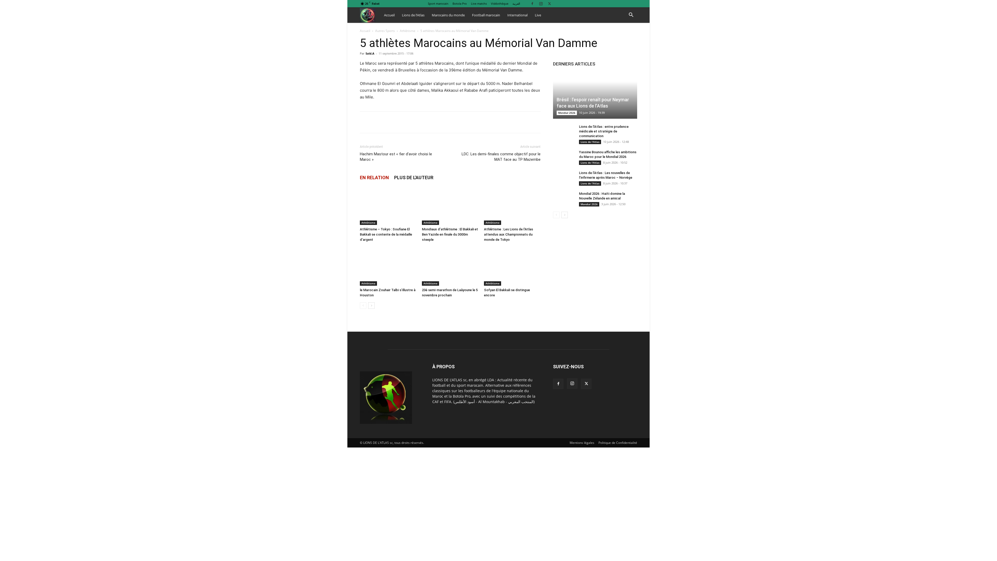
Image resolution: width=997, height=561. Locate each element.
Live (538, 15)
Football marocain (486, 15)
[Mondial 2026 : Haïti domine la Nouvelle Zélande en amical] (563, 198)
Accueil (389, 15)
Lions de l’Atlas (413, 15)
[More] (484, 122)
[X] (549, 3)
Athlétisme (407, 31)
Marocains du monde (448, 15)
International (517, 15)
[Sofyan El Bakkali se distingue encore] (512, 266)
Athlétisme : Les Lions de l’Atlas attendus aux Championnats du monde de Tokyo (508, 234)
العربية (516, 3)
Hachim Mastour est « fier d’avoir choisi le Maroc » (396, 157)
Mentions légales (582, 442)
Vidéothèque (499, 3)
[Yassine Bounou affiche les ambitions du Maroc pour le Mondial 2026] (563, 157)
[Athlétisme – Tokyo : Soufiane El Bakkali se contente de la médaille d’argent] (388, 205)
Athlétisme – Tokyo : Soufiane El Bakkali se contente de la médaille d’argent (386, 234)
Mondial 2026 (566, 113)
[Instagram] (541, 3)
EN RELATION (374, 177)
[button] (631, 15)
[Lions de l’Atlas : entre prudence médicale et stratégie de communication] (563, 131)
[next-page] (371, 305)
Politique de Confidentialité (617, 442)
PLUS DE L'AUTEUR (413, 177)
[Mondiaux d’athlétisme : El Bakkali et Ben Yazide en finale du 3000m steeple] (450, 205)
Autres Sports (385, 31)
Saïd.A (370, 53)
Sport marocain (438, 3)
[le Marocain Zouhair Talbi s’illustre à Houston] (388, 266)
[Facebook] (532, 3)
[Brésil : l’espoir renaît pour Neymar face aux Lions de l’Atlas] (595, 95)
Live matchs (479, 3)
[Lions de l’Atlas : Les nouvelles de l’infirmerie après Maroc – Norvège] (563, 178)
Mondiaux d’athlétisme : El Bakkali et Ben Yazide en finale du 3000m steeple (450, 234)
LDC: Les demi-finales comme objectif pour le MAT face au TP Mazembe (501, 157)
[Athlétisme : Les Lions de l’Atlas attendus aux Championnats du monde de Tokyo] (512, 205)
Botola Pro (460, 3)
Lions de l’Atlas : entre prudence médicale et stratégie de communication (604, 131)
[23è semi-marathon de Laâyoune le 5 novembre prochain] (450, 266)
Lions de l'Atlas (590, 142)
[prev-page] (363, 305)
